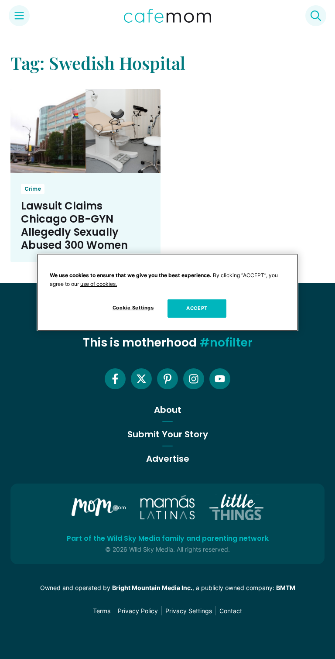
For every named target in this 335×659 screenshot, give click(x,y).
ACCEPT (196, 308)
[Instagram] (193, 378)
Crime (32, 188)
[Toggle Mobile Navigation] (19, 15)
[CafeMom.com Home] (167, 16)
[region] (167, 292)
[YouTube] (219, 378)
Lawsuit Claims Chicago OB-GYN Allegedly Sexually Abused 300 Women (74, 225)
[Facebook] (115, 378)
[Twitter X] (141, 378)
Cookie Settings (133, 308)
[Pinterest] (167, 378)
